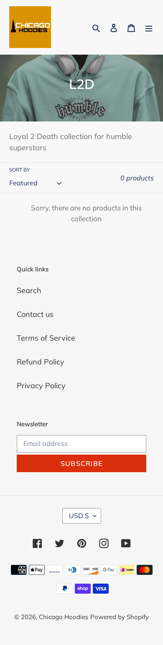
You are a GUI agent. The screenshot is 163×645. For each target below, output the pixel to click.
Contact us (35, 314)
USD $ (79, 515)
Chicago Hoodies (63, 617)
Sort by (19, 170)
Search (29, 290)
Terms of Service (46, 338)
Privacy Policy (41, 385)
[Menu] (149, 27)
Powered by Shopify (119, 617)
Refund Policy (40, 362)
